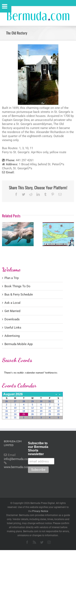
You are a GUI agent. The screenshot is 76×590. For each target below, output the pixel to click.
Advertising (12, 336)
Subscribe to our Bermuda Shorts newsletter (38, 448)
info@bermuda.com (17, 459)
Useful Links (12, 327)
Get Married (12, 311)
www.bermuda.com (17, 467)
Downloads (12, 319)
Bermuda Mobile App (18, 344)
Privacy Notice (40, 511)
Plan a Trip (11, 278)
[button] (5, 234)
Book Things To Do (17, 286)
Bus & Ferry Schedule (18, 294)
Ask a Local (12, 303)
